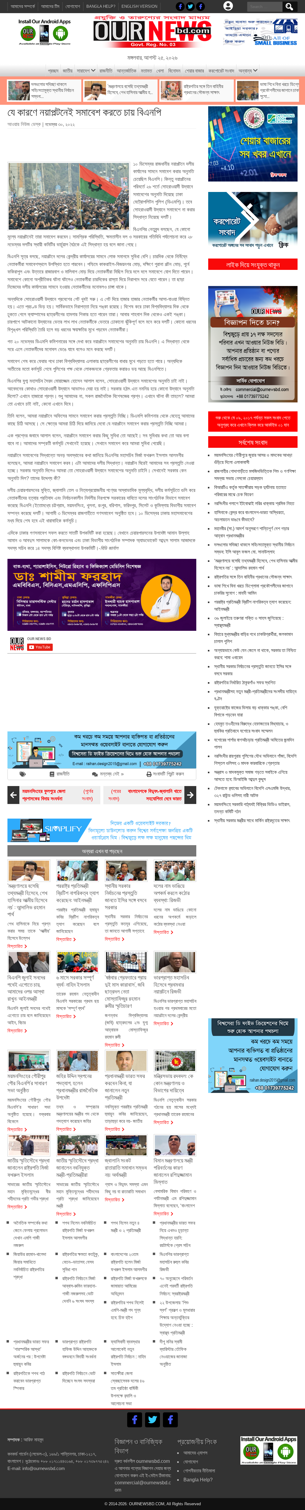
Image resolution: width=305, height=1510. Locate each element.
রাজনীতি (105, 70)
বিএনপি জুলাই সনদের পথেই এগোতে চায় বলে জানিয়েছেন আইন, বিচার (28, 1015)
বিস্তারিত (15, 945)
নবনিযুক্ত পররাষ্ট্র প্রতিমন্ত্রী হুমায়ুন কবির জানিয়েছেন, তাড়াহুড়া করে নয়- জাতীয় (126, 1114)
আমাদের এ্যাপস (195, 1452)
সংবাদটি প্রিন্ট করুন (168, 774)
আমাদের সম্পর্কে (23, 6)
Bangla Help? (100, 6)
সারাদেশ (83, 70)
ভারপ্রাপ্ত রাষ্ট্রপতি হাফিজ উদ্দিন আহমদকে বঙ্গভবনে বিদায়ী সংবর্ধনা (79, 1349)
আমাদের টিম (50, 6)
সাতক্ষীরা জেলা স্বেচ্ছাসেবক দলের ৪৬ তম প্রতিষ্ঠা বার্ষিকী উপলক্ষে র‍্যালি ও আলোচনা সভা (127, 1388)
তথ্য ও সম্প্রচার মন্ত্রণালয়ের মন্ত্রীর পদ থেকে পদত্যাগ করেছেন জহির (77, 1114)
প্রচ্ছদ (53, 70)
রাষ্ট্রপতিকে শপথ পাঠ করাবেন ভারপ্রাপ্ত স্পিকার (29, 1381)
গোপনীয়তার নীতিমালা (199, 1470)
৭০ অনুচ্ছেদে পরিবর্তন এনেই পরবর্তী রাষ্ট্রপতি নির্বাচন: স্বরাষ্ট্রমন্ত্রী (176, 1286)
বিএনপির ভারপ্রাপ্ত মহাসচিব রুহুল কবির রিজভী (174, 1262)
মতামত (146, 70)
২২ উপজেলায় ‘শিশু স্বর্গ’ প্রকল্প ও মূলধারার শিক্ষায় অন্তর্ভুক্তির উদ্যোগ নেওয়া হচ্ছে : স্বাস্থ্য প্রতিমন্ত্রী (177, 1317)
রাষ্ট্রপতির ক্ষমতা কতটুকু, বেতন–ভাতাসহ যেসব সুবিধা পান (80, 1262)
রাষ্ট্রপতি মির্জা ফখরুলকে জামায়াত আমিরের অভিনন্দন (129, 1286)
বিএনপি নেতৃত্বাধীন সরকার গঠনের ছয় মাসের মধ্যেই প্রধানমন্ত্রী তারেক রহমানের (175, 1107)
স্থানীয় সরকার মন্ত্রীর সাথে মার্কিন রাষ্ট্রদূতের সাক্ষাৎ (252, 820)
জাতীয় (67, 70)
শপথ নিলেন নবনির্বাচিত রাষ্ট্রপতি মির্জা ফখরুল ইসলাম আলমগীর (79, 1230)
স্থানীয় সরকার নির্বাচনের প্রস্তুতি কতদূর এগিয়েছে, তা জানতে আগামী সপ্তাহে (126, 924)
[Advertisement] (115, 143)
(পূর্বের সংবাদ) (57, 795)
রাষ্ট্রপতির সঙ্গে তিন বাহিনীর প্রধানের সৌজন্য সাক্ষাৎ (253, 576)
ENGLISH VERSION (139, 6)
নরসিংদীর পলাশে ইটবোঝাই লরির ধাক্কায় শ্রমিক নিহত (254, 503)
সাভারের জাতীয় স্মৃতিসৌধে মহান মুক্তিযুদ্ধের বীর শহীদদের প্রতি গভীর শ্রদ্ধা (28, 1191)
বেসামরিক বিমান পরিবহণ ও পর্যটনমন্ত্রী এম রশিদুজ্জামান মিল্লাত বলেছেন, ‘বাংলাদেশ (175, 1198)
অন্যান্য (245, 70)
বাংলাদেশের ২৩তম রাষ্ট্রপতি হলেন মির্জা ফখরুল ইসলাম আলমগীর (129, 1262)
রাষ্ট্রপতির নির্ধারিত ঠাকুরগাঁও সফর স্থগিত (245, 682)
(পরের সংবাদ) (144, 795)
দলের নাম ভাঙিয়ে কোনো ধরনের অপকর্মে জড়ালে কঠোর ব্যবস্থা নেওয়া (175, 917)
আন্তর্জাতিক (126, 70)
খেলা (160, 70)
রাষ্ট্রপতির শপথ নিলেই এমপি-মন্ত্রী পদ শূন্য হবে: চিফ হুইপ (127, 1310)
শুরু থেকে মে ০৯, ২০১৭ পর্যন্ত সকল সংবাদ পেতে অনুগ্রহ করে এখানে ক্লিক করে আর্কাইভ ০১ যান (253, 421)
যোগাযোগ (73, 6)
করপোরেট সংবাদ (221, 70)
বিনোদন (174, 70)
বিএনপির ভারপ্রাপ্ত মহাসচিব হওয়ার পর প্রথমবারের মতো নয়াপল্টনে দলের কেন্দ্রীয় (175, 1008)
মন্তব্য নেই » (112, 774)
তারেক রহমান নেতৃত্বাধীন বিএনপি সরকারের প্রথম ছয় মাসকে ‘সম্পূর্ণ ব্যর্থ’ (77, 1001)
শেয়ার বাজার (194, 70)
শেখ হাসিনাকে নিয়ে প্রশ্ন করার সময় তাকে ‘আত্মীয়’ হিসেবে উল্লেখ (28, 931)
